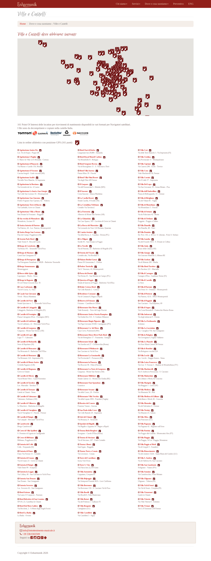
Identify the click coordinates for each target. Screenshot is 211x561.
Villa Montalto (145, 403)
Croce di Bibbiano (26, 438)
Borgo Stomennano (27, 266)
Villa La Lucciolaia (147, 328)
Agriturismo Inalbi (26, 177)
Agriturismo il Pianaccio (28, 164)
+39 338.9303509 (31, 534)
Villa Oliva (144, 417)
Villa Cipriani (145, 164)
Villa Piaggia (145, 438)
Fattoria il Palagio (26, 465)
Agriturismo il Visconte (28, 171)
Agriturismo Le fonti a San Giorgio (33, 191)
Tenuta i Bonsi (85, 444)
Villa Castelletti (86, 513)
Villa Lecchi (144, 355)
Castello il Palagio (26, 417)
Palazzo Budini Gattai (88, 260)
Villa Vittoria (145, 499)
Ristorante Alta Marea (88, 307)
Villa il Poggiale (146, 301)
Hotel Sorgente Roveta (88, 164)
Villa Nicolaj (145, 410)
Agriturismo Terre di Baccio (30, 205)
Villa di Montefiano (147, 205)
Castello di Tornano (27, 390)
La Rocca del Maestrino (89, 225)
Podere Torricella (86, 266)
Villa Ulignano (145, 478)
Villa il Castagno (146, 273)
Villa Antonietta (86, 472)
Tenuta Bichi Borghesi (88, 431)
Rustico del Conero (87, 403)
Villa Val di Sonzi (147, 485)
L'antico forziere (86, 232)
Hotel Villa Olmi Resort (89, 177)
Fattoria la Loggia (26, 472)
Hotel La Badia (25, 513)
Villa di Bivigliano (147, 198)
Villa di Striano (146, 212)
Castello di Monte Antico (29, 362)
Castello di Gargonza (27, 328)
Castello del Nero (26, 301)
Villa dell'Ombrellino (148, 191)
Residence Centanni (87, 294)
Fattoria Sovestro (26, 485)
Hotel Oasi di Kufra (87, 150)
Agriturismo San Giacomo (29, 198)
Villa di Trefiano (146, 219)
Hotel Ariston (24, 492)
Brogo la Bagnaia (26, 280)
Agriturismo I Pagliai (27, 157)
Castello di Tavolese (27, 383)
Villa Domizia (145, 232)
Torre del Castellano (88, 458)
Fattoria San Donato (27, 478)
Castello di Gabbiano (27, 321)
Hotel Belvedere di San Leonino (31, 499)
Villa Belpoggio (86, 478)
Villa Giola (144, 246)
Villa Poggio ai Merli (148, 444)
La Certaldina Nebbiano (89, 205)
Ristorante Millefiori (88, 376)
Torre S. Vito (85, 465)
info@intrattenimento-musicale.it (39, 530)
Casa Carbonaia (25, 287)
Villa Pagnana (145, 424)
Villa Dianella (145, 225)
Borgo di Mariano (26, 253)
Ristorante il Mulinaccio (89, 348)
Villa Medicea (145, 390)
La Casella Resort (87, 198)
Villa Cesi (144, 150)
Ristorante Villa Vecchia (89, 396)
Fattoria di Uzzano (26, 458)
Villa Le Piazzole (146, 342)
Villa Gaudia (145, 239)
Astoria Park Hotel (26, 239)
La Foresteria (85, 212)
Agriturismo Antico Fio (28, 150)
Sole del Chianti (86, 417)
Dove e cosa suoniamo (156, 3)
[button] (144, 69)
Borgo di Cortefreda (27, 246)
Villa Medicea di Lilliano (149, 396)
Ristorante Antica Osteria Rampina (94, 314)
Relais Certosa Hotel (88, 287)
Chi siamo (121, 3)
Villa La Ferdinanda (148, 321)
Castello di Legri (25, 335)
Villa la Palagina (146, 335)
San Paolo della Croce (88, 410)
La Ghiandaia (85, 219)
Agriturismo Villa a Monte (29, 212)
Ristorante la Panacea (88, 362)
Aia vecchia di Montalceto (29, 219)
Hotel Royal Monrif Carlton (91, 157)
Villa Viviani (145, 506)
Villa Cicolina (145, 157)
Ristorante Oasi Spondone (90, 383)
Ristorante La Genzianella (90, 355)
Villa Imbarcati (146, 314)
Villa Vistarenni (146, 492)
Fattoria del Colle (26, 444)
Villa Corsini (145, 177)
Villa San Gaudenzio (148, 465)
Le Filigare (84, 239)
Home (23, 23)
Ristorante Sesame (87, 390)
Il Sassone (84, 191)
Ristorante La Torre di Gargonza (93, 369)
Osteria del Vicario (87, 253)
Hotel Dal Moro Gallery (28, 506)
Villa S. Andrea (146, 458)
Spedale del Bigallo (87, 424)
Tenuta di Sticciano (87, 438)
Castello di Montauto (27, 355)
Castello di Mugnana (27, 369)
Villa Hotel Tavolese (147, 266)
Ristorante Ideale (86, 342)
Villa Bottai (84, 499)
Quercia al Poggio (86, 280)
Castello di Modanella (28, 342)
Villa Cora (144, 171)
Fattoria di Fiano (26, 451)
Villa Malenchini (146, 376)
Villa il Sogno (145, 307)
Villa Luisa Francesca (148, 362)
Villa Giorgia (145, 253)
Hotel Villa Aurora (87, 171)
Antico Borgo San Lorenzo (29, 232)
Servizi (135, 3)
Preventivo (178, 3)
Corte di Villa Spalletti (28, 431)
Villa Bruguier (85, 506)
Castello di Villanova (27, 403)
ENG (191, 3)
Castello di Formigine (27, 314)
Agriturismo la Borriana (29, 184)
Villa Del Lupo (146, 184)
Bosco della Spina (26, 273)
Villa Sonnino (145, 472)
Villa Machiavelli (146, 369)
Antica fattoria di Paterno (29, 225)
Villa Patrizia (145, 431)
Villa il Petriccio (146, 294)
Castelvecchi (24, 424)
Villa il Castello (146, 280)
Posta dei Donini (86, 273)
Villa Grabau (145, 260)
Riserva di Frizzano (87, 301)
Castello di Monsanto (27, 348)
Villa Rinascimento (147, 451)
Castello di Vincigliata (28, 410)
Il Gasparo (84, 184)
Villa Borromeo (86, 485)
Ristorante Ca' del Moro (89, 328)
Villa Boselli (84, 492)
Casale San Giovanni (27, 294)
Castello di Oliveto (26, 376)
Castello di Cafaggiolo (28, 307)
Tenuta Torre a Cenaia (88, 451)
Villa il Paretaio (146, 287)
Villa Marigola (145, 383)
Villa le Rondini (146, 348)
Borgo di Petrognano (27, 260)
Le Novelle (84, 246)
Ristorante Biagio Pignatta (90, 321)
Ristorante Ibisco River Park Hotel (93, 335)
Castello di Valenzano (27, 396)
